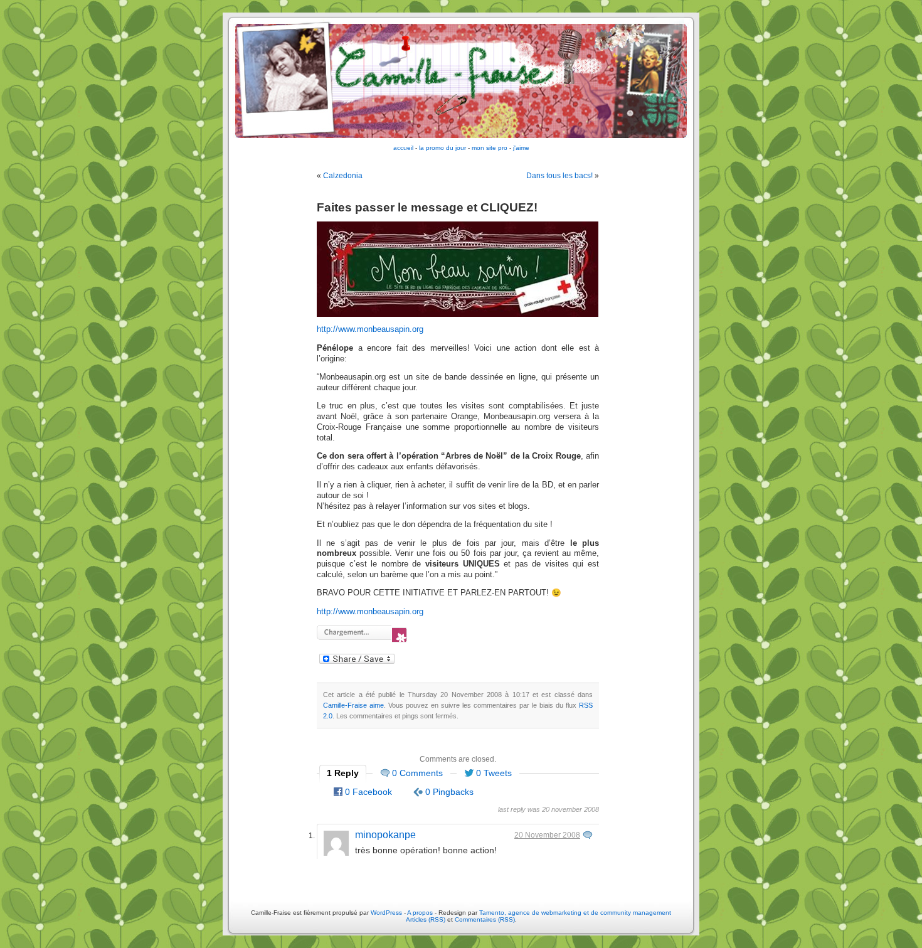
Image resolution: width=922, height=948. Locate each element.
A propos (421, 912)
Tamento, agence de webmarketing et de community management (575, 912)
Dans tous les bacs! (559, 175)
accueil (403, 147)
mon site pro (489, 147)
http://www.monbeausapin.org (370, 329)
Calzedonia (343, 175)
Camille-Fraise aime (353, 705)
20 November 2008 (547, 835)
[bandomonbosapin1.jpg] (457, 314)
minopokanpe (385, 834)
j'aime (521, 147)
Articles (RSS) (425, 919)
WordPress (386, 912)
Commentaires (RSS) (485, 919)
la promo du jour (442, 147)
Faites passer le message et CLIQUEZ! (427, 207)
